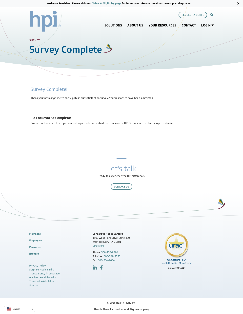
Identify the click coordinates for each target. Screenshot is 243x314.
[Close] (238, 3)
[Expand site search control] (212, 15)
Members (34, 234)
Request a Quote (193, 15)
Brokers (34, 254)
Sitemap (34, 285)
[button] (19, 309)
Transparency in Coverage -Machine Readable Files (45, 275)
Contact (189, 25)
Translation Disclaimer (42, 281)
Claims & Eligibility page (106, 3)
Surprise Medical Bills (41, 269)
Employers (35, 240)
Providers (35, 247)
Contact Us (121, 187)
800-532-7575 (112, 256)
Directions (99, 246)
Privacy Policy (37, 265)
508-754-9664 (106, 260)
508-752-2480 (109, 252)
